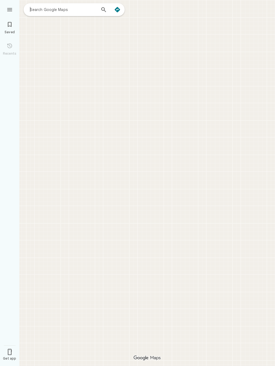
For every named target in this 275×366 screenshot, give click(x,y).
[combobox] (63, 9)
